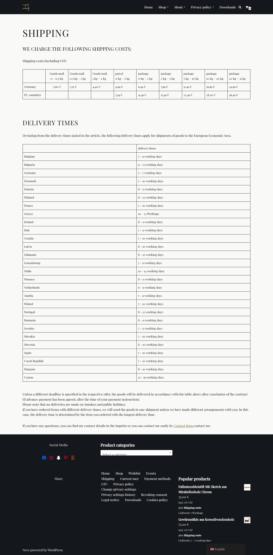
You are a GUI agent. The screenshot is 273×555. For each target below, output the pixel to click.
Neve (26, 550)
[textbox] (136, 454)
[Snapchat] (58, 457)
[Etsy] (73, 457)
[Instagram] (51, 457)
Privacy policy (123, 484)
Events (151, 473)
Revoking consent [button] (154, 494)
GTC (104, 484)
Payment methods (157, 479)
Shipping (108, 479)
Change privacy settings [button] (118, 489)
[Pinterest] (65, 457)
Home (148, 7)
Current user (129, 479)
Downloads (227, 7)
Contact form (184, 426)
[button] (167, 7)
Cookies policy (157, 500)
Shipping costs (192, 507)
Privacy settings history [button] (118, 494)
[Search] (239, 7)
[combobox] (136, 453)
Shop (119, 473)
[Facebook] (44, 457)
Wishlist (134, 473)
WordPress (55, 550)
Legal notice (110, 500)
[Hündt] (27, 7)
